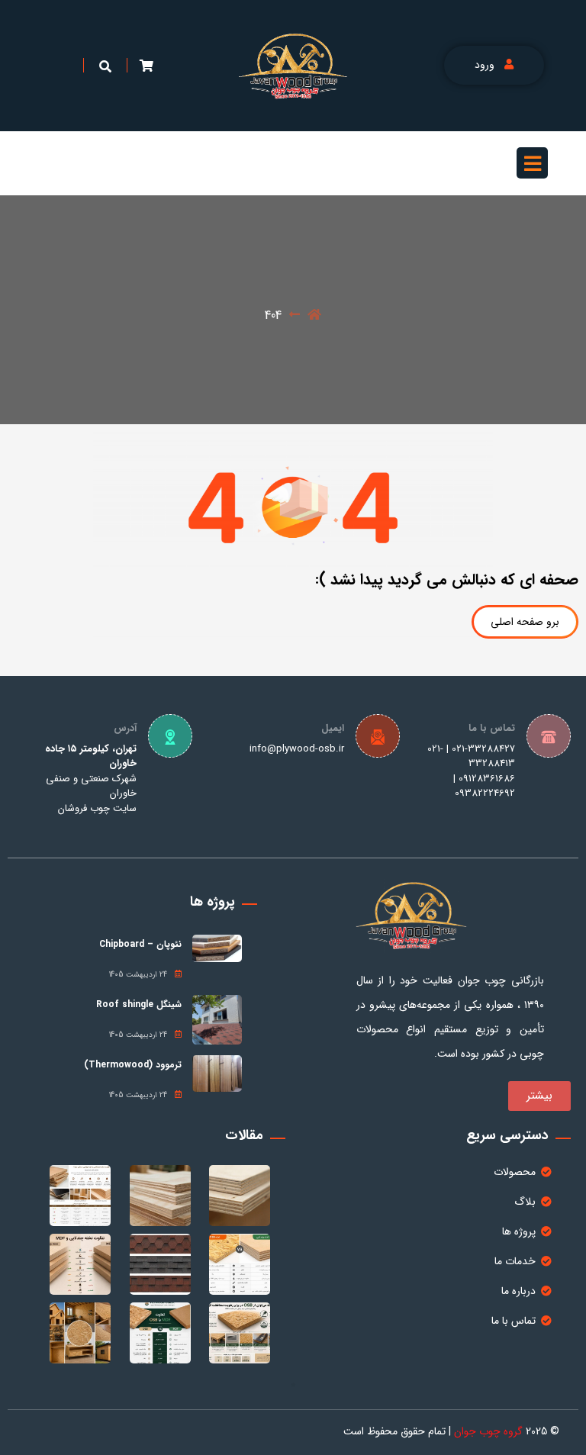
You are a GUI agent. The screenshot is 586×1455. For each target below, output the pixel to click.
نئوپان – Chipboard (140, 944)
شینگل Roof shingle (139, 1004)
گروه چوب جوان (488, 1431)
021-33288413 (471, 756)
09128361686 (487, 779)
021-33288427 (483, 749)
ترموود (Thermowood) (133, 1064)
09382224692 (485, 793)
